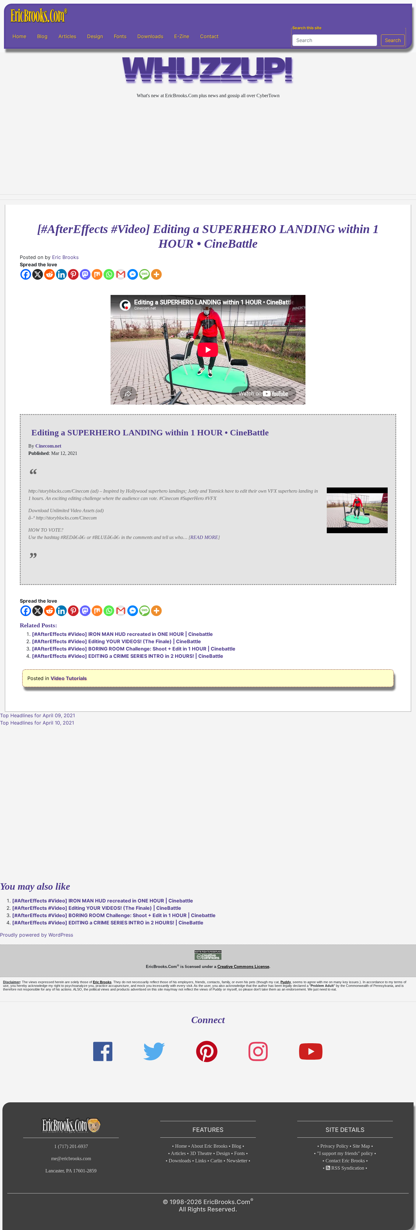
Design (95, 36)
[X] (37, 274)
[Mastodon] (85, 274)
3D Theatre (201, 1153)
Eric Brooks (65, 257)
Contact (209, 36)
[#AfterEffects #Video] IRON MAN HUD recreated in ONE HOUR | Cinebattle (122, 634)
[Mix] (97, 274)
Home (19, 36)
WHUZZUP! (208, 72)
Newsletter (237, 1160)
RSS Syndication (347, 1168)
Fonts (120, 36)
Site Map (361, 1146)
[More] (156, 274)
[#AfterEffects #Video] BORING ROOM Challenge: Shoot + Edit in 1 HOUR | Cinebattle (133, 649)
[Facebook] (25, 274)
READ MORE (204, 537)
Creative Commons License (243, 966)
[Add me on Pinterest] (206, 1051)
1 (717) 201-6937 (71, 1146)
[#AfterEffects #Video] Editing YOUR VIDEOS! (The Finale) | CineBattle (116, 641)
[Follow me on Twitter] (154, 1051)
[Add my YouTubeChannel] (311, 1051)
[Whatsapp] (109, 274)
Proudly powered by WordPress (36, 935)
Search (393, 40)
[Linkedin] (61, 274)
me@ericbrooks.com (71, 1158)
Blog (42, 36)
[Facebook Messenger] (132, 274)
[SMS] (144, 274)
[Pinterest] (73, 274)
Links (200, 1160)
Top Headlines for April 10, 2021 (37, 723)
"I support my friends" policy (345, 1153)
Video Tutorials (69, 678)
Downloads (150, 36)
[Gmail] (120, 274)
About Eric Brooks (209, 1146)
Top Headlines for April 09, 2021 (37, 715)
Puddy (285, 982)
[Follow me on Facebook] (103, 1051)
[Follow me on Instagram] (258, 1051)
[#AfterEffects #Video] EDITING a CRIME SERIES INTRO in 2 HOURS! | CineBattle (127, 656)
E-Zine (181, 36)
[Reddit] (49, 274)
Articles (67, 36)
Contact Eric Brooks (345, 1160)
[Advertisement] (208, 147)
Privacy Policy (334, 1146)
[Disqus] (208, 802)
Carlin (216, 1160)
